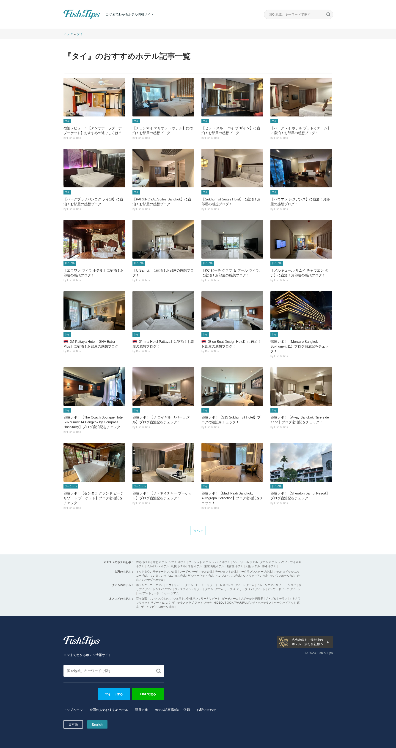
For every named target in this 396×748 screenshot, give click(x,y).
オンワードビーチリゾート (283, 589)
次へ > (198, 530)
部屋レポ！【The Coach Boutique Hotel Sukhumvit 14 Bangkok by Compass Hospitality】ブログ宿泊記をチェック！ (93, 422)
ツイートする (114, 694)
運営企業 (141, 710)
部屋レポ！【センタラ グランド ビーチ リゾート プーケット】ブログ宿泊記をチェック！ (93, 498)
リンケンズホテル (160, 598)
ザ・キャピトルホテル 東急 (158, 606)
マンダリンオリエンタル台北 (168, 575)
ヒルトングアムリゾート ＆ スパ (276, 585)
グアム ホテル (268, 562)
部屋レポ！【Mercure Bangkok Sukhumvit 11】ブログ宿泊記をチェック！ (299, 346)
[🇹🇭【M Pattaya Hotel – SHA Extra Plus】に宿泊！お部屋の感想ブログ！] (94, 310)
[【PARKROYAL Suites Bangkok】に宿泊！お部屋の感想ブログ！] (163, 168)
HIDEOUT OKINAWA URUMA (232, 602)
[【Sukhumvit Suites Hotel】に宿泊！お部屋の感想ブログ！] (232, 168)
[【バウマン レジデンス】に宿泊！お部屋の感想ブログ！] (301, 168)
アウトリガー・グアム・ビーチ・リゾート (192, 585)
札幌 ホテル (178, 566)
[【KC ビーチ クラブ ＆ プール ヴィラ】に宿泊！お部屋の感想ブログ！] (232, 239)
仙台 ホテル (195, 566)
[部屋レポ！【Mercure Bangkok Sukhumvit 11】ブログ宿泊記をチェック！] (301, 310)
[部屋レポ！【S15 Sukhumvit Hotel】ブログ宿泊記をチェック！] (232, 386)
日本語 (73, 724)
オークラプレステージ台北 (255, 571)
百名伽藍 (141, 598)
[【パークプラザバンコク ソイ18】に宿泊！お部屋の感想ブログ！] (94, 168)
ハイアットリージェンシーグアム (158, 593)
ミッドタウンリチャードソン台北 (156, 571)
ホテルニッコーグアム (150, 585)
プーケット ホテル (199, 562)
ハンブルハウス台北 (228, 575)
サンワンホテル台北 (282, 575)
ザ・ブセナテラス (276, 598)
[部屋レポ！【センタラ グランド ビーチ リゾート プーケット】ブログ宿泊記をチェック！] (94, 462)
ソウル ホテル (177, 562)
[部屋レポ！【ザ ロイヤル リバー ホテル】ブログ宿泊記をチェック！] (163, 386)
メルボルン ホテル (157, 566)
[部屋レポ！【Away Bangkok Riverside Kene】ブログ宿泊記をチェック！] (301, 386)
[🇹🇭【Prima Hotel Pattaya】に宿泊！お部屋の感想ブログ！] (163, 310)
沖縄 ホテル (269, 566)
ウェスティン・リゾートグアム (194, 589)
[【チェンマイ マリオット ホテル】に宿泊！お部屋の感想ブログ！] (163, 97)
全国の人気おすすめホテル (109, 710)
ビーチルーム (230, 598)
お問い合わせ (206, 710)
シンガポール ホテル (245, 562)
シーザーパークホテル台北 (195, 571)
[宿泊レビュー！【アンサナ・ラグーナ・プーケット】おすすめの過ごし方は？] (94, 97)
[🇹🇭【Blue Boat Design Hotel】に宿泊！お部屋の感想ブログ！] (232, 310)
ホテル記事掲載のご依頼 (172, 710)
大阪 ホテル (252, 566)
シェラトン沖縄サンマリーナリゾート (196, 598)
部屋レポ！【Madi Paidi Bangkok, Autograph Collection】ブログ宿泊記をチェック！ (232, 498)
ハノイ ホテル (221, 562)
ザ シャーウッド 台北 (201, 575)
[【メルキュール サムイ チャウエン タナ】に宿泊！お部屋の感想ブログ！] (301, 239)
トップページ (73, 710)
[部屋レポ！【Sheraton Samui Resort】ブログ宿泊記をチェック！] (301, 462)
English (97, 724)
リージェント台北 (225, 571)
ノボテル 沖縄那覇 (252, 598)
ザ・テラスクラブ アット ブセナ (192, 602)
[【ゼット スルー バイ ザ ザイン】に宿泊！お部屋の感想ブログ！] (232, 97)
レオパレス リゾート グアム (237, 585)
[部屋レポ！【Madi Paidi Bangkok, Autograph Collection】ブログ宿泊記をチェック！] (232, 462)
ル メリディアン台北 (255, 575)
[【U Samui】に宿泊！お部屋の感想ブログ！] (163, 239)
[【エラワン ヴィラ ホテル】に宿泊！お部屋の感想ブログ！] (94, 239)
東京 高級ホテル (214, 566)
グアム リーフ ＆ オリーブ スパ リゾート (240, 589)
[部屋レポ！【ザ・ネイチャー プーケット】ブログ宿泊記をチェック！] (163, 462)
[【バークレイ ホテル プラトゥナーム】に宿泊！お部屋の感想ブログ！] (301, 97)
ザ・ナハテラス (262, 602)
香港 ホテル (143, 562)
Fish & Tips (81, 641)
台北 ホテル (160, 562)
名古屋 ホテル (234, 566)
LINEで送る (148, 694)
